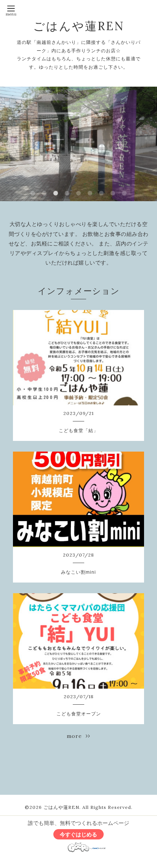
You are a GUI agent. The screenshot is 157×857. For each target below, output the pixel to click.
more (76, 736)
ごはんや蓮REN (78, 26)
